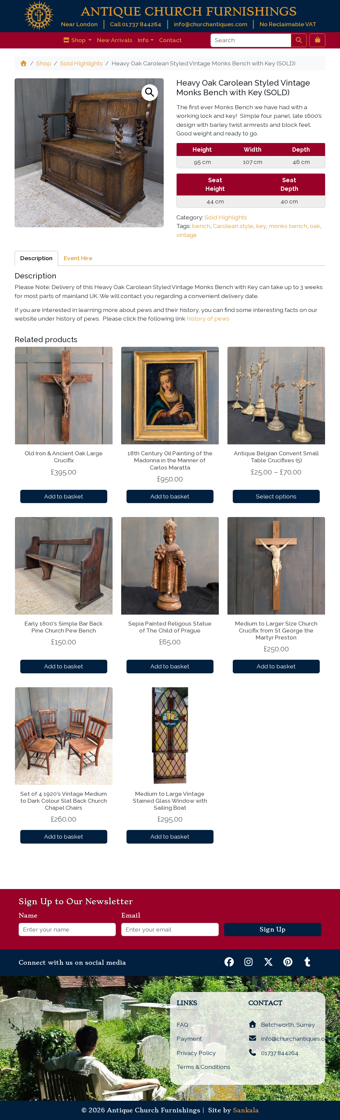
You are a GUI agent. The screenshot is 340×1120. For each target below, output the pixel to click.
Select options (276, 496)
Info (143, 40)
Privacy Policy (196, 1052)
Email (133, 915)
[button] (149, 92)
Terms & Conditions (203, 1066)
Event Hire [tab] (78, 258)
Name (31, 915)
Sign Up (273, 929)
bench (201, 225)
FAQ (182, 1024)
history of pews (208, 318)
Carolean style (233, 225)
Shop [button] (78, 40)
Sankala (246, 1110)
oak (315, 225)
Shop (43, 63)
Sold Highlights (81, 63)
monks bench (288, 225)
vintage (186, 234)
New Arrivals (114, 40)
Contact (170, 40)
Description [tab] (36, 258)
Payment (189, 1038)
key (261, 225)
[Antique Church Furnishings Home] (39, 14)
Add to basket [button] (63, 496)
